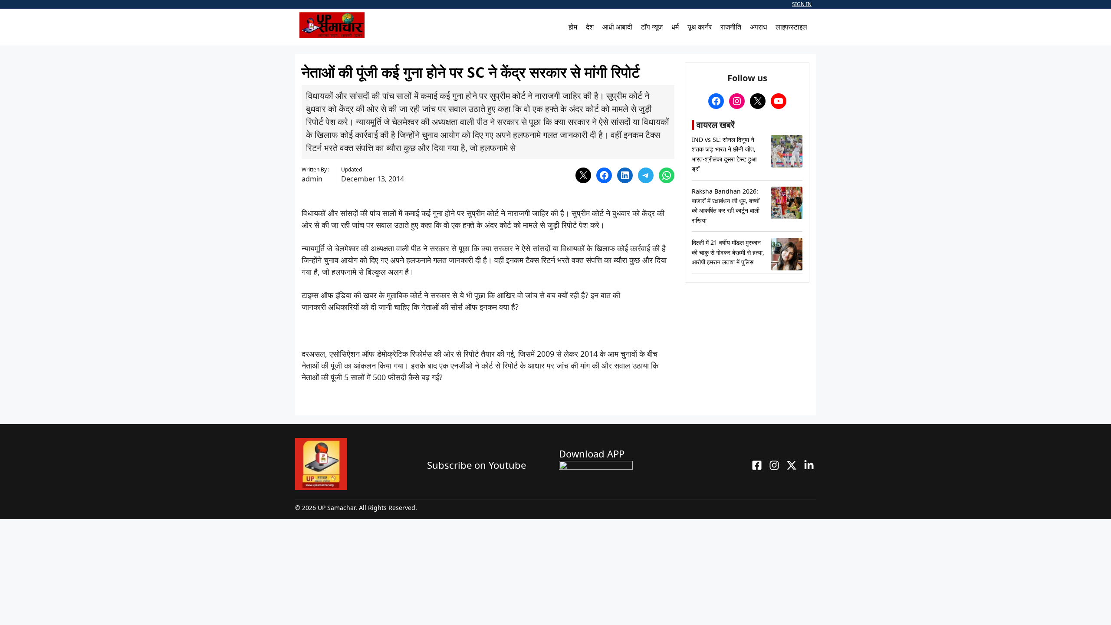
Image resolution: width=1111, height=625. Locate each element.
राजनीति (730, 27)
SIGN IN (802, 4)
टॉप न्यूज (652, 27)
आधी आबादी (617, 27)
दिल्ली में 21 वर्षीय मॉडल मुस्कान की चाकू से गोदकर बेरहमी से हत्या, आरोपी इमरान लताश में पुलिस (728, 252)
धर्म (675, 27)
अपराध (758, 27)
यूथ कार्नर (699, 27)
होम (573, 27)
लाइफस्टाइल (791, 27)
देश (590, 27)
